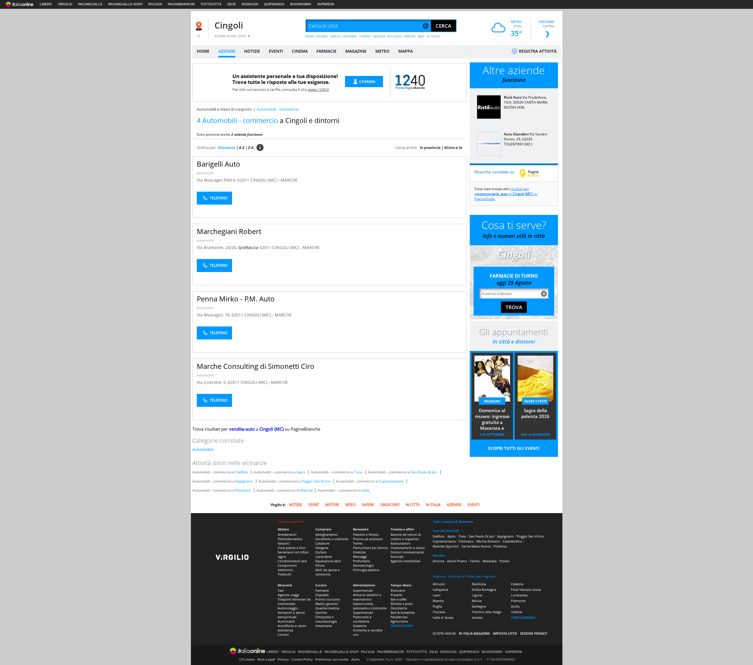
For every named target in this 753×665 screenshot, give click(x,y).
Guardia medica (327, 608)
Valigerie (321, 547)
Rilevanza (226, 147)
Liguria (477, 595)
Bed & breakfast (403, 612)
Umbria (516, 612)
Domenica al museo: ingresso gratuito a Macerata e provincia (492, 419)
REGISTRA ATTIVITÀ (537, 51)
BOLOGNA (394, 36)
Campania (440, 589)
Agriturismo (399, 621)
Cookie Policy (302, 659)
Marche (306, 490)
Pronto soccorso (327, 599)
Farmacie (322, 590)
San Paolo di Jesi (424, 472)
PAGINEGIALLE (90, 4)
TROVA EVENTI (402, 625)
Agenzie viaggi (288, 595)
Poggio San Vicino (315, 481)
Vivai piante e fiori (291, 547)
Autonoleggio (288, 608)
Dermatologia (363, 565)
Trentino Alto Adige (486, 612)
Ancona (438, 561)
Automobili (205, 173)
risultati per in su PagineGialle (505, 193)
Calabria (517, 584)
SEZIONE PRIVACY (533, 633)
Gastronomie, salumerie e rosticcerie (370, 605)
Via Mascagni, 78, (214, 315)
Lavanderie (323, 556)
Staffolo (241, 472)
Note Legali (266, 659)
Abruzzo (439, 584)
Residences (399, 617)
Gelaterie (359, 625)
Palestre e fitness (366, 534)
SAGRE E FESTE (535, 401)
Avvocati (397, 556)
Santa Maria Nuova (476, 546)
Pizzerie (396, 595)
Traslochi (284, 574)
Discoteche (399, 608)
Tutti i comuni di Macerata (453, 521)
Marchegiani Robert (229, 231)
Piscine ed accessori (368, 539)
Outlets (320, 552)
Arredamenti (287, 534)
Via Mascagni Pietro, (217, 180)
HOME (203, 51)
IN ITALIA (433, 36)
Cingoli (228, 25)
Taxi (281, 590)
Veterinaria (323, 625)
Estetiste (359, 552)
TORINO (365, 36)
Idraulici (284, 543)
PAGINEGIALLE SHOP (125, 4)
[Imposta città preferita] (200, 26)
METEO (382, 51)
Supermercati (363, 590)
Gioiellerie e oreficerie (331, 539)
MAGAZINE (355, 51)
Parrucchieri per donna (370, 547)
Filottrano (243, 490)
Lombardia (519, 595)
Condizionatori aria (292, 561)
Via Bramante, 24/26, (217, 247)
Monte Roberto (488, 541)
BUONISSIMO (300, 4)
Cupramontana (391, 481)
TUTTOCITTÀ (211, 4)
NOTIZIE (252, 51)
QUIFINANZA (274, 4)
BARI (421, 36)
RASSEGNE (492, 401)
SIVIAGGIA (249, 4)
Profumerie (361, 561)
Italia (365, 490)
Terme (357, 543)
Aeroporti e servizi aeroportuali (291, 614)
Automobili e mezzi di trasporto (224, 109)
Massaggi (360, 556)
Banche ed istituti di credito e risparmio (406, 536)
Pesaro (504, 561)
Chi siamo (247, 659)
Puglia (437, 606)
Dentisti (321, 612)
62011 (243, 180)
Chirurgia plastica (366, 570)
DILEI (231, 4)
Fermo (475, 561)
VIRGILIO (65, 4)
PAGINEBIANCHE (181, 4)
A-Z (241, 147)
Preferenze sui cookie (332, 659)
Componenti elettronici (287, 567)
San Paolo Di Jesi (481, 536)
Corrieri (283, 634)
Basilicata (479, 584)
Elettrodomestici (290, 539)
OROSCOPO (389, 504)
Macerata (490, 561)
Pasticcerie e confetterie (362, 619)
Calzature (322, 543)
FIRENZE (410, 36)
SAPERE (367, 504)
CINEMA (300, 51)
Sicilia (515, 606)
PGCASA (155, 4)
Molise (477, 600)
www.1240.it (318, 89)
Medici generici (326, 603)
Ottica (319, 565)
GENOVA (379, 36)
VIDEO (350, 504)
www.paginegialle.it (533, 173)
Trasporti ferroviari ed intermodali (294, 601)
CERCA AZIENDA (523, 617)
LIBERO (46, 4)
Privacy (283, 659)
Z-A (251, 147)
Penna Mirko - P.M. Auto (236, 299)
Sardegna (479, 606)
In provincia (430, 147)
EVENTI (276, 51)
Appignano (244, 481)
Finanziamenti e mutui (408, 547)
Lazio (437, 595)
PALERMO (350, 36)
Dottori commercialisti (407, 552)
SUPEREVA (325, 4)
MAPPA (405, 51)
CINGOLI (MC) (264, 180)
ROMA (310, 36)
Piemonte (518, 600)
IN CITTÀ (413, 504)
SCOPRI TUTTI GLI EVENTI (513, 448)
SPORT (313, 504)
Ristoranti (398, 590)
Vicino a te (453, 147)
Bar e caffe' (399, 599)
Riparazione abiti (328, 561)
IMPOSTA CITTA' (505, 633)
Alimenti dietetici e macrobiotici (367, 597)
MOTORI (332, 504)
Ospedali (322, 595)
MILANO (322, 36)
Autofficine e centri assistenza (292, 627)
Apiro (300, 472)
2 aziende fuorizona (246, 134)
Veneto (477, 617)
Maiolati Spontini (446, 546)
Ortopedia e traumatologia (326, 619)
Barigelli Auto (218, 164)
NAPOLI (335, 36)
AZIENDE (226, 51)
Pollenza (500, 546)
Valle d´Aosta (443, 617)
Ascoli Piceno (457, 561)
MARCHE (289, 180)
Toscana (439, 612)
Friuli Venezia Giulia (526, 589)
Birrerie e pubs (402, 603)
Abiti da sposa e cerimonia (327, 572)
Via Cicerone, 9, (212, 382)
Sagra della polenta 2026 (535, 413)
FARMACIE (326, 51)
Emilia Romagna (484, 589)
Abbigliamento (326, 534)
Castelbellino (512, 541)
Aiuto (355, 659)
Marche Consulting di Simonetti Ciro (255, 366)
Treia (358, 472)
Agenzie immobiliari (406, 561)
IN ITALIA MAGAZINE (474, 633)
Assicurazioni (400, 543)
